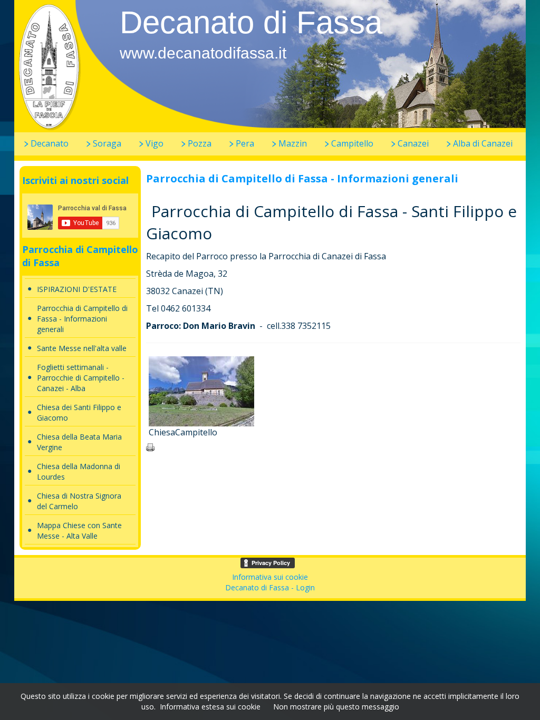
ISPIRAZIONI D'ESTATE (77, 289)
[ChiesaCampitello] (201, 390)
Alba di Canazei (483, 143)
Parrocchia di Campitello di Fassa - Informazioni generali (82, 318)
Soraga (107, 143)
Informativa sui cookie (270, 577)
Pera (245, 143)
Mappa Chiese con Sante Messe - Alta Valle (79, 530)
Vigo (154, 143)
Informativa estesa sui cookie (210, 707)
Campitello (352, 143)
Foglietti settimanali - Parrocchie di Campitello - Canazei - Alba (80, 377)
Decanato (50, 143)
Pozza (199, 143)
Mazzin (292, 143)
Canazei (413, 143)
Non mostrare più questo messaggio (336, 707)
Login (305, 587)
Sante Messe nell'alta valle (82, 348)
